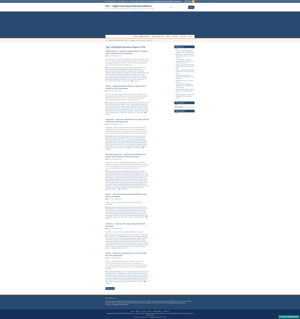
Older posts (110, 288)
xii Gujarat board (113, 248)
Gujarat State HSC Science (137, 107)
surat (142, 185)
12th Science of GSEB (140, 236)
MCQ (168, 36)
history (145, 107)
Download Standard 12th (126, 239)
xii (128, 79)
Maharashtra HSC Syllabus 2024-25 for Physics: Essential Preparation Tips (185, 90)
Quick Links (188, 1)
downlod (135, 176)
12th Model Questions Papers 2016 (138, 104)
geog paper (126, 141)
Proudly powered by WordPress (141, 317)
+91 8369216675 (111, 1)
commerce (134, 71)
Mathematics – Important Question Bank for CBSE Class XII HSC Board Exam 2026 (185, 56)
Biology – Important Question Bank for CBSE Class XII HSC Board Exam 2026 (185, 66)
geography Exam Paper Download (138, 141)
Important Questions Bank (134, 68)
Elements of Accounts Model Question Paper (131, 177)
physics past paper (114, 215)
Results (176, 36)
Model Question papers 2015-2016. (124, 111)
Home (137, 36)
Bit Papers (111, 176)
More (190, 36)
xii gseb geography (136, 147)
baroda (144, 174)
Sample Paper (116, 79)
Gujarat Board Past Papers (114, 207)
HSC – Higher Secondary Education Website (128, 6)
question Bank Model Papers (112, 112)
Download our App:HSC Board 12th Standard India (167, 1)
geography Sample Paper (111, 142)
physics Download (132, 276)
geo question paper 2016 (117, 141)
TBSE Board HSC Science (140, 280)
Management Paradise (118, 304)
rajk (113, 185)
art (126, 71)
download (133, 106)
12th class (126, 104)
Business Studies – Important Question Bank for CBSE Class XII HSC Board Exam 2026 (184, 61)
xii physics (130, 217)
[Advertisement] (150, 23)
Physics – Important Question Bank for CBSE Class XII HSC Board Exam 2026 (185, 71)
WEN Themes (163, 317)
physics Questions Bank (111, 278)
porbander (140, 182)
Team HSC (119, 56)
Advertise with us (157, 311)
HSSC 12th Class (121, 74)
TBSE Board (115, 280)
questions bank (113, 147)
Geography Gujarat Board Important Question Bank (120, 136)
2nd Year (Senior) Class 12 (111, 106)
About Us (138, 311)
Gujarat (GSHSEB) (137, 72)
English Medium (137, 239)
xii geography (128, 147)
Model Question (115, 182)
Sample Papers (129, 185)
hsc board (114, 74)
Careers (184, 36)
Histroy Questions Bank (123, 109)
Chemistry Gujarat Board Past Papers (116, 235)
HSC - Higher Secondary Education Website (116, 40)
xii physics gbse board (139, 217)
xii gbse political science (114, 81)
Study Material (145, 36)
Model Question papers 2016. (133, 74)
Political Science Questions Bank (117, 77)
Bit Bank (130, 71)
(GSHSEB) (136, 172)
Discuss (144, 311)
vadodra (114, 189)
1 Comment (136, 81)
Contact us (166, 311)
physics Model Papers (143, 276)
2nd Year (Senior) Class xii (118, 71)
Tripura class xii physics (115, 281)
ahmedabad (137, 174)
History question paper (111, 109)
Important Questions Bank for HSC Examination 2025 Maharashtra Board (185, 96)
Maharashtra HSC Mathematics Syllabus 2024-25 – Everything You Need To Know (184, 85)
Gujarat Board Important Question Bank (117, 68)
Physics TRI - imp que (126, 271)
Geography (113, 72)
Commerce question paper (138, 139)
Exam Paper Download (142, 106)
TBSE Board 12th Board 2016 (126, 280)
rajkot (116, 185)
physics (107, 215)
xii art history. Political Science (137, 79)
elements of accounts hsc (114, 177)
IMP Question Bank (159, 36)
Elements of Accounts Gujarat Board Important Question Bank (122, 171)
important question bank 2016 (136, 144)
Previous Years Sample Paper (132, 77)
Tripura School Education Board (129, 281)
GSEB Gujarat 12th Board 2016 (124, 72)
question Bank (135, 278)
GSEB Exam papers (134, 241)
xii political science (125, 81)
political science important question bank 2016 (121, 76)
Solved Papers (123, 79)
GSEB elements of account (120, 179)
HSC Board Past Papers (126, 207)
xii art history (140, 112)
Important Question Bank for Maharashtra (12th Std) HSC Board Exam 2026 (185, 76)
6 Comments (124, 189)
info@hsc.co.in (124, 1)
